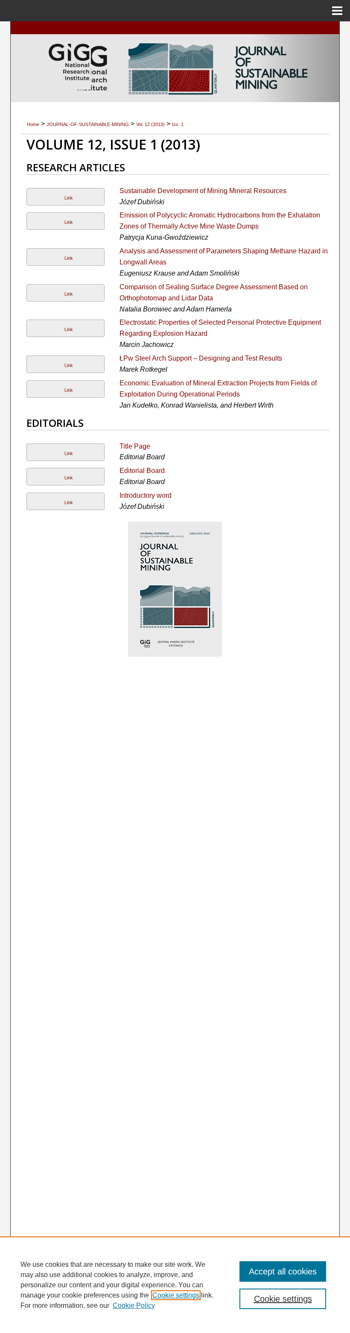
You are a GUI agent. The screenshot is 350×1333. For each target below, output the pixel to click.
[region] (175, 1284)
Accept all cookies (283, 1271)
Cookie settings (175, 1295)
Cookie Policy (134, 1305)
